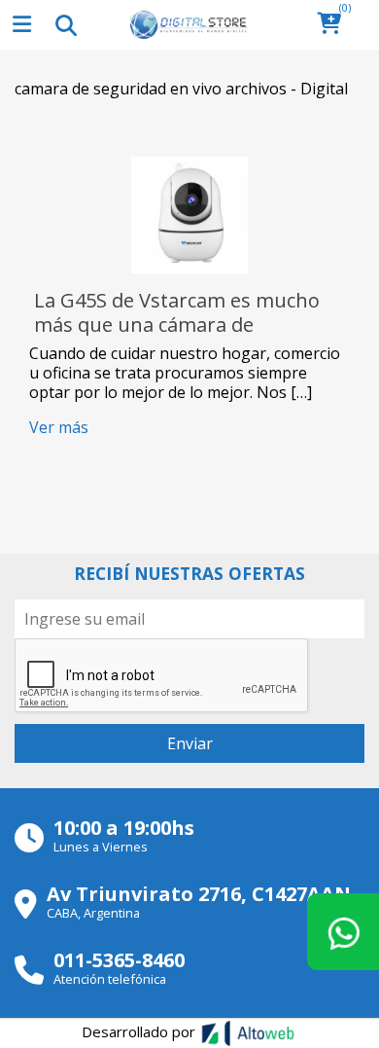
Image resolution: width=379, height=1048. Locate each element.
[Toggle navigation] (65, 24)
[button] (335, 25)
